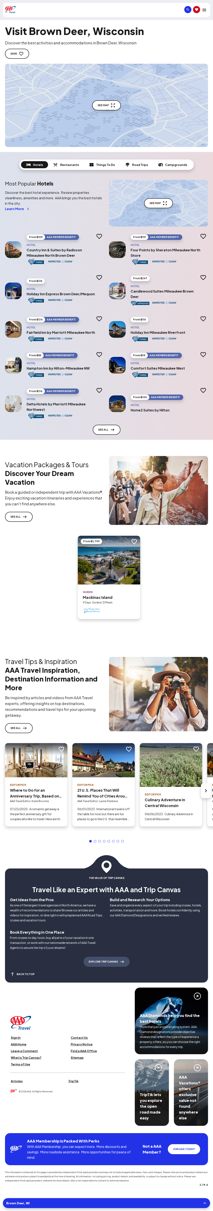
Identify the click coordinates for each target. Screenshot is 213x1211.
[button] (90, 841)
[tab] (34, 164)
